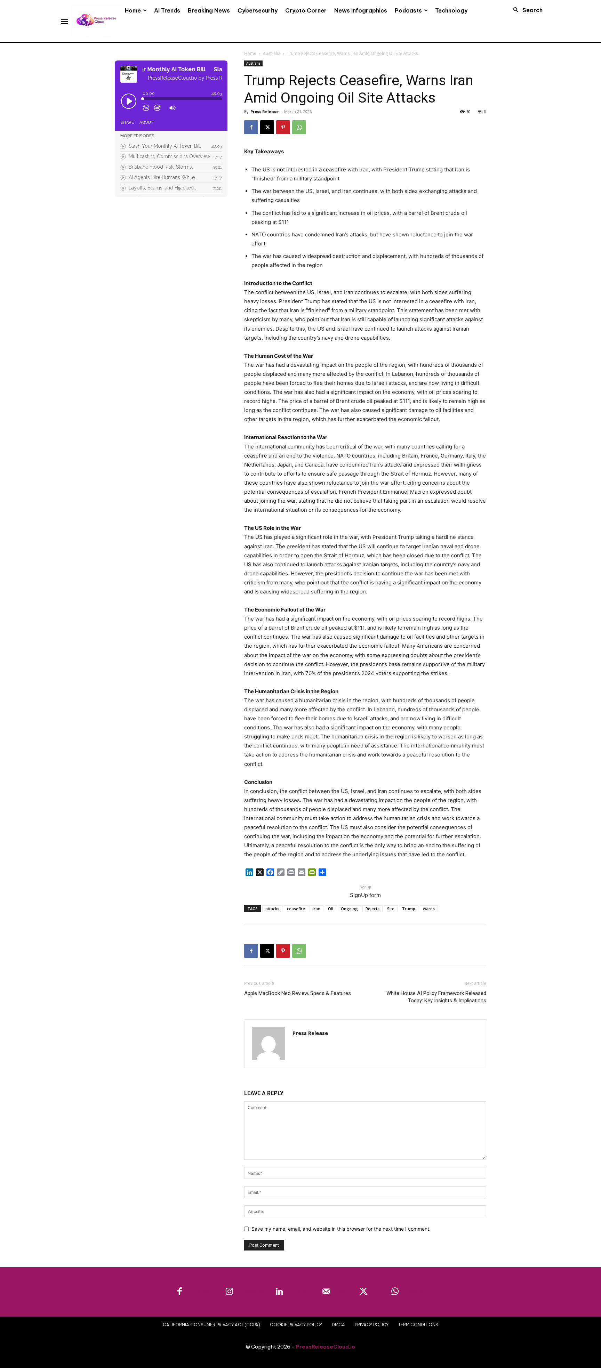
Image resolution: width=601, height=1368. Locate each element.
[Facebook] (251, 127)
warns (429, 908)
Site (390, 908)
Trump (408, 908)
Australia (271, 53)
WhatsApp (419, 1291)
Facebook (203, 1291)
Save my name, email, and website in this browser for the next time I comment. (341, 1229)
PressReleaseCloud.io (325, 1346)
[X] (267, 127)
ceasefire (296, 908)
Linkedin (302, 1291)
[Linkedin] (279, 1292)
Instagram (253, 1291)
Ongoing (349, 908)
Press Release (264, 111)
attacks (272, 908)
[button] (526, 10)
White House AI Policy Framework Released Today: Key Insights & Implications (436, 997)
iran (316, 908)
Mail (343, 1291)
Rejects (372, 908)
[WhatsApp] (299, 127)
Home (250, 53)
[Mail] (326, 1292)
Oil (330, 908)
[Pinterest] (283, 127)
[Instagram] (230, 1292)
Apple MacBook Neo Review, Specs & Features (297, 993)
